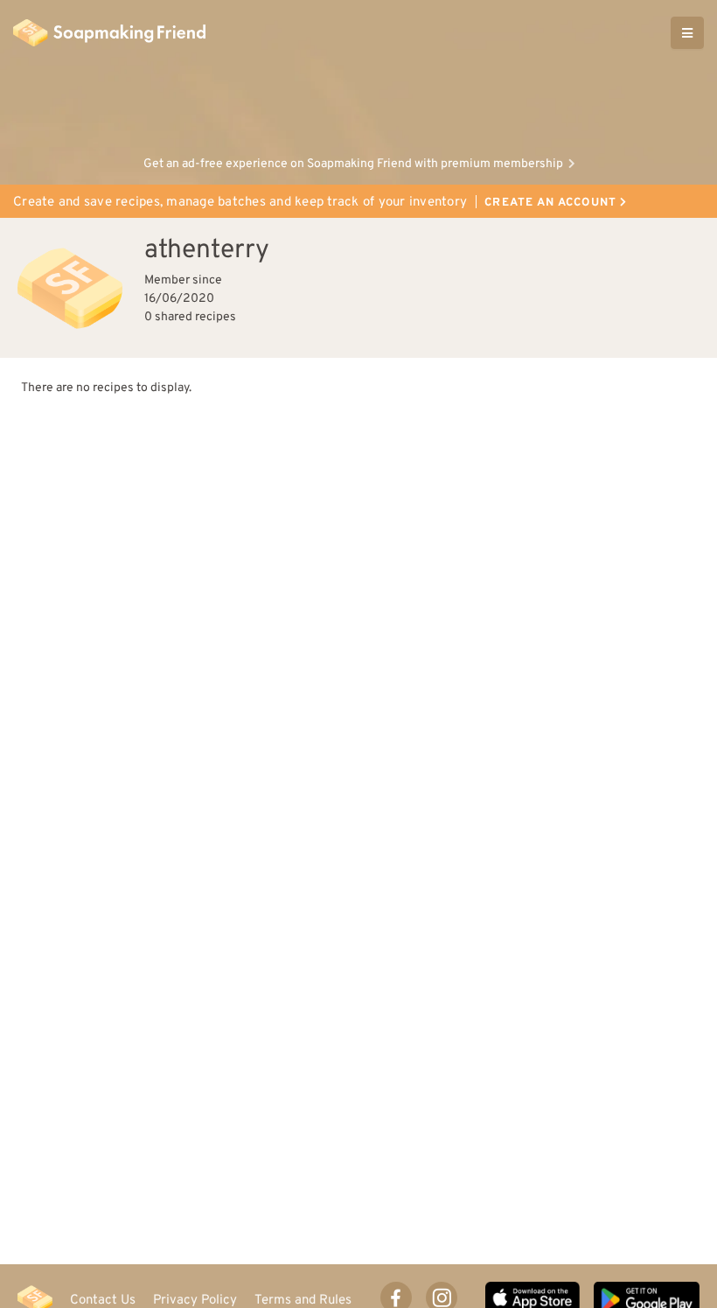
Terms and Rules (303, 1299)
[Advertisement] (358, 105)
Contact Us (103, 1299)
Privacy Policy (195, 1299)
